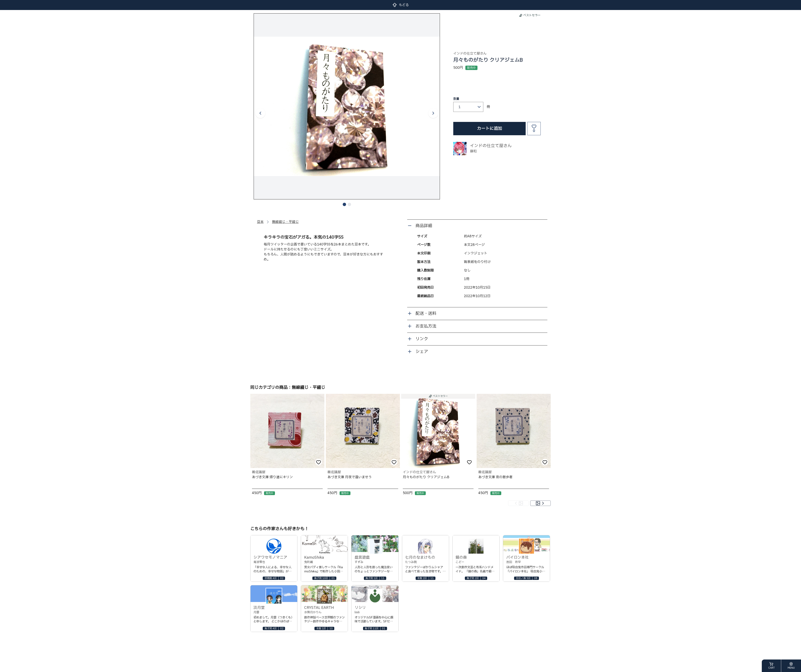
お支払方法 (426, 326)
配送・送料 (426, 314)
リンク (422, 339)
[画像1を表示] (344, 204)
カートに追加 (489, 128)
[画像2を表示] (349, 204)
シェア (422, 352)
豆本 (260, 221)
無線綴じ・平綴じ (285, 221)
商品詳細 (424, 226)
